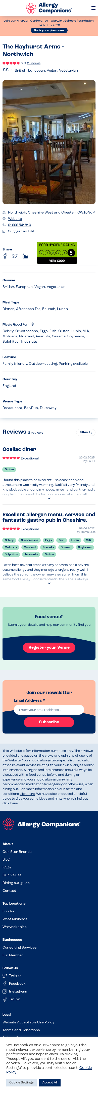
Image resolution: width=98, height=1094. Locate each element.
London (9, 911)
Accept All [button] (50, 1082)
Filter (84, 432)
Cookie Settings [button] (21, 1082)
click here (27, 794)
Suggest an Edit (21, 231)
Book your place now (49, 30)
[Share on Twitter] (15, 255)
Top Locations (14, 904)
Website (15, 219)
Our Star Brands (17, 852)
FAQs (7, 867)
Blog (6, 860)
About (8, 844)
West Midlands (15, 919)
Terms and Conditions (21, 1030)
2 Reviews (33, 63)
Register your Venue (49, 648)
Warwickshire (15, 927)
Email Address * (29, 701)
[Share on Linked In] (25, 255)
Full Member (13, 955)
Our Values (12, 875)
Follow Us (10, 968)
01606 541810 (19, 225)
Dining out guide (16, 883)
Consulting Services (20, 948)
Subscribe (49, 722)
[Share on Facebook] (5, 255)
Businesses (12, 940)
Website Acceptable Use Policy (28, 1022)
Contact (9, 891)
